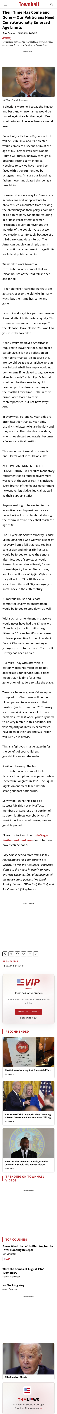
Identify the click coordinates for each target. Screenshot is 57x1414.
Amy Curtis (9, 1168)
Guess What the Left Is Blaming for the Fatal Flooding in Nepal (27, 1248)
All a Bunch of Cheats (16, 1377)
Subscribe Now (28, 1018)
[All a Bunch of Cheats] (28, 1358)
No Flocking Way (13, 1285)
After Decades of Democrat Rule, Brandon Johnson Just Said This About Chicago (26, 1163)
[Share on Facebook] (17, 953)
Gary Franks (8, 33)
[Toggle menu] (5, 4)
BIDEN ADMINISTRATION (13, 966)
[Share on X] (4, 953)
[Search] (52, 4)
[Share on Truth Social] (11, 953)
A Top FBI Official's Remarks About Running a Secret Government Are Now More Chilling (28, 1116)
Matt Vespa (9, 1074)
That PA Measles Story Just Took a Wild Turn (28, 1070)
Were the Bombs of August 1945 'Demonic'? (23, 1271)
